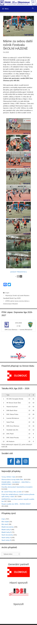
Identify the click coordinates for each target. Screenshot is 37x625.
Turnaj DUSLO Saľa (8, 477)
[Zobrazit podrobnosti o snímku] (18, 375)
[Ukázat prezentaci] (18, 272)
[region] (18, 376)
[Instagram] (25, 461)
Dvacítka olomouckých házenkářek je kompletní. (17, 487)
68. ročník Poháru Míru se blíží (12, 492)
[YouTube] (18, 461)
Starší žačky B (6, 540)
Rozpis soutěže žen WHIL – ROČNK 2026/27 (16, 504)
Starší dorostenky (7, 535)
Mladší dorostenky (7, 527)
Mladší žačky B (6, 532)
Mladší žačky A (6, 529)
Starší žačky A (6, 537)
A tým (7, 293)
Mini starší (5, 524)
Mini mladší (5, 521)
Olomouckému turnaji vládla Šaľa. (12, 479)
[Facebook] (10, 461)
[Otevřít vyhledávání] (33, 8)
